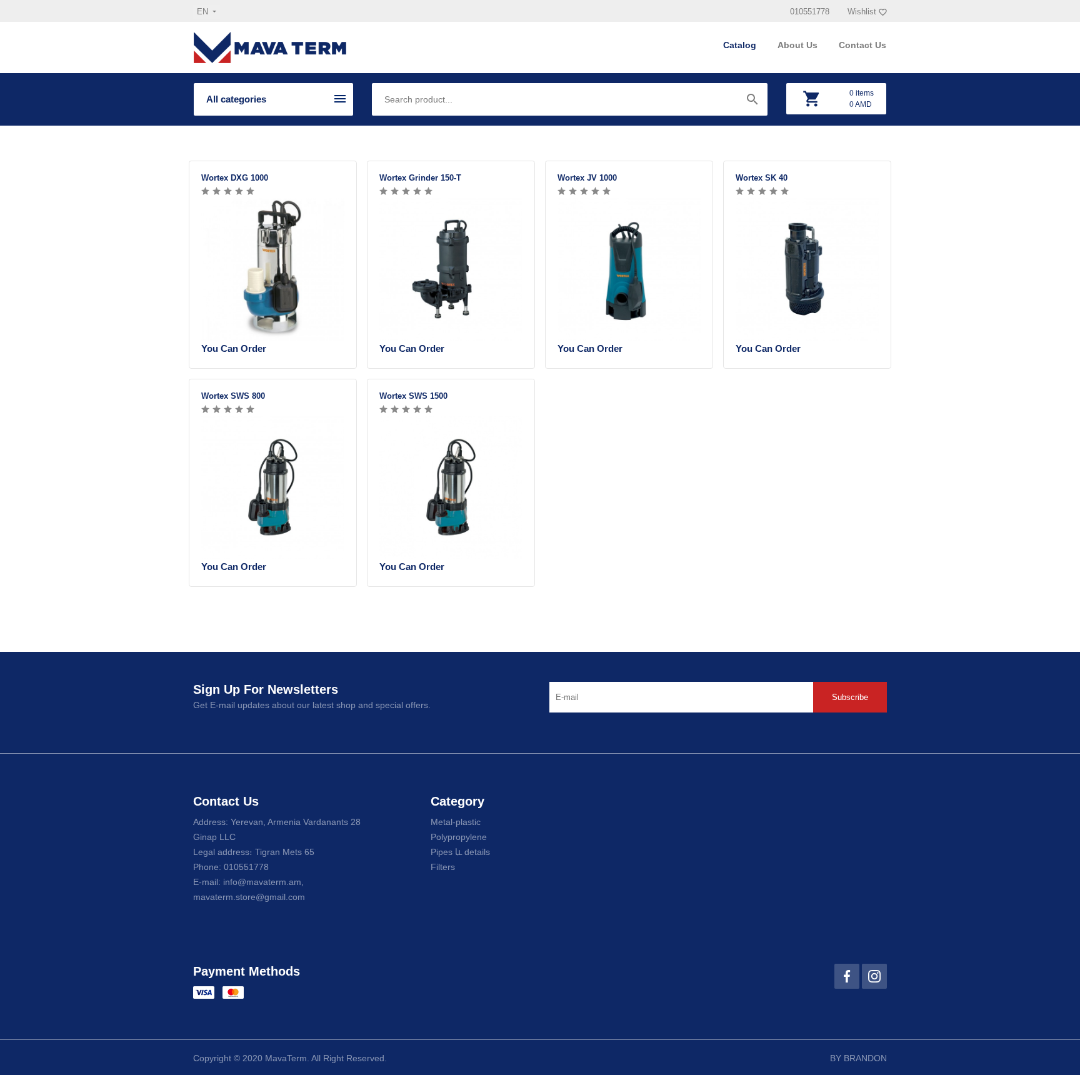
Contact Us (862, 45)
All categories (236, 99)
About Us (799, 45)
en (204, 11)
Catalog (741, 45)
